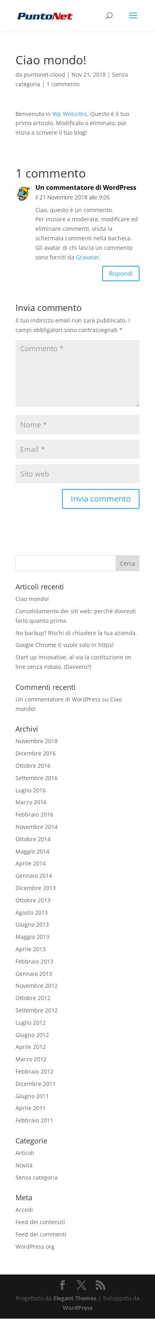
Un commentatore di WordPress (85, 187)
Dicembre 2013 (35, 888)
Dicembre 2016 (35, 753)
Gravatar (87, 257)
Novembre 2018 (36, 741)
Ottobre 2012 (32, 998)
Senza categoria (36, 1177)
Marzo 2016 (30, 802)
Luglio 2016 (30, 790)
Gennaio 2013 (33, 973)
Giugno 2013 (32, 924)
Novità (24, 1165)
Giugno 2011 (32, 1096)
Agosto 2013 (31, 912)
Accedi (24, 1209)
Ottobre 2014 (32, 839)
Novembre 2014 (36, 826)
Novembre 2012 (36, 985)
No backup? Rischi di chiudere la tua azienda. (76, 633)
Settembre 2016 (36, 778)
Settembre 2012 (36, 1010)
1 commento (62, 84)
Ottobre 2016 (32, 765)
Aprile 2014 (30, 863)
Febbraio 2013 (34, 961)
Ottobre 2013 (32, 900)
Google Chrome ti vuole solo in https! (64, 645)
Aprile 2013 (30, 949)
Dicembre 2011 (35, 1083)
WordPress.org (34, 1246)
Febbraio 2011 (34, 1120)
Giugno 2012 (32, 1035)
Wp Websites (69, 114)
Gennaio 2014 (33, 875)
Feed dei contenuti (40, 1222)
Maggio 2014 (32, 851)
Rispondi (121, 273)
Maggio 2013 (32, 936)
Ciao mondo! (32, 599)
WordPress (78, 1307)
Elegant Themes (75, 1298)
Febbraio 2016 (34, 814)
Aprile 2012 (30, 1047)
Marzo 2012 (30, 1059)
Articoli (24, 1153)
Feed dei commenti (40, 1234)
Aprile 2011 (30, 1108)
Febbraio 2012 (34, 1071)
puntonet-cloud (44, 74)
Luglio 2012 (30, 1022)
